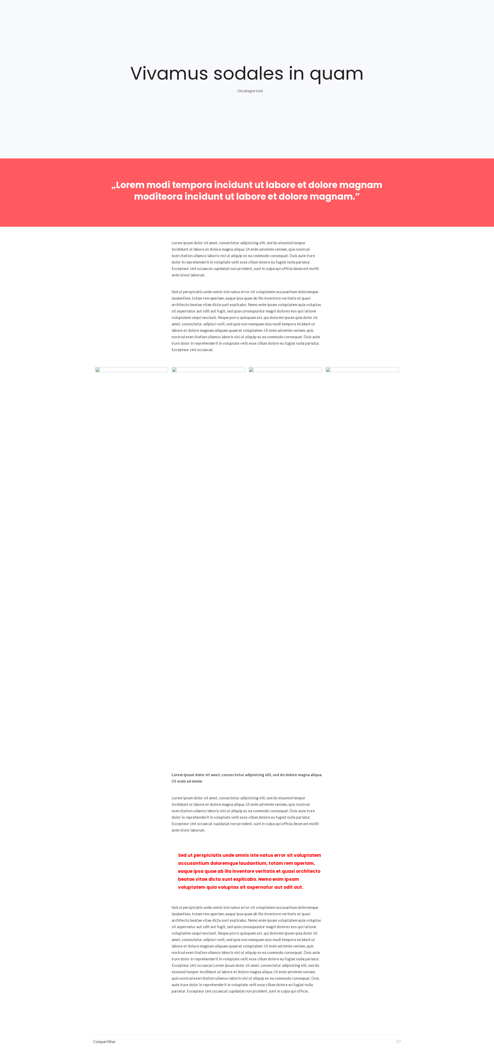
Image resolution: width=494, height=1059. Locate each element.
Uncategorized (250, 90)
